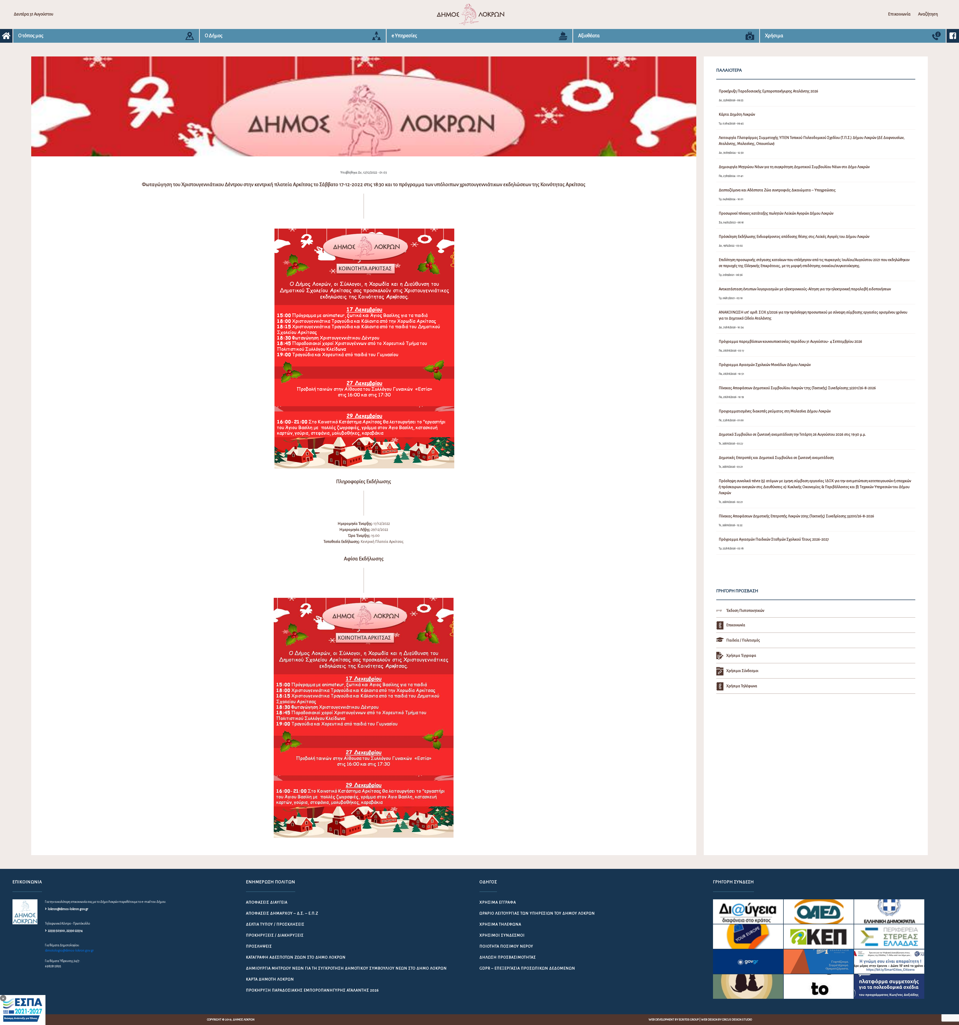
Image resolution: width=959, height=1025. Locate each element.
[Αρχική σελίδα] (6, 36)
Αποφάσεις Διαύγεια (266, 902)
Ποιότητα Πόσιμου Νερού (506, 946)
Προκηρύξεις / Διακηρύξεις (275, 935)
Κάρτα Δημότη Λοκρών (270, 979)
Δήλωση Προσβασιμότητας (508, 957)
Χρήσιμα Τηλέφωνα (500, 924)
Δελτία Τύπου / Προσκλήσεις (275, 924)
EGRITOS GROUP (689, 1019)
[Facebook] (953, 36)
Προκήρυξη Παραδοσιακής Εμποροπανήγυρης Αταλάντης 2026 (312, 990)
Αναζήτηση (928, 14)
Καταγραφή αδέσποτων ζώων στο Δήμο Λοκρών (296, 957)
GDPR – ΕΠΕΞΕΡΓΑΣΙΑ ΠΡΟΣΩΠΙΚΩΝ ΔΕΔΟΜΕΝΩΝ (527, 968)
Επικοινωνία (899, 14)
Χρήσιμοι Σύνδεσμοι (502, 935)
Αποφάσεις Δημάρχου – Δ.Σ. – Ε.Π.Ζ (282, 913)
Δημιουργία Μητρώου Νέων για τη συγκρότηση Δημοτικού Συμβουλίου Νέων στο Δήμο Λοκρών (346, 968)
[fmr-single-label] (748, 911)
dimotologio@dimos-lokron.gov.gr (69, 950)
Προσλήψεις (259, 946)
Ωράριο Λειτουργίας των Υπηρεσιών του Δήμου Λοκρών (537, 913)
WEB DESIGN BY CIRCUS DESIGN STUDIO (726, 1019)
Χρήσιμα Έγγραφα (498, 902)
